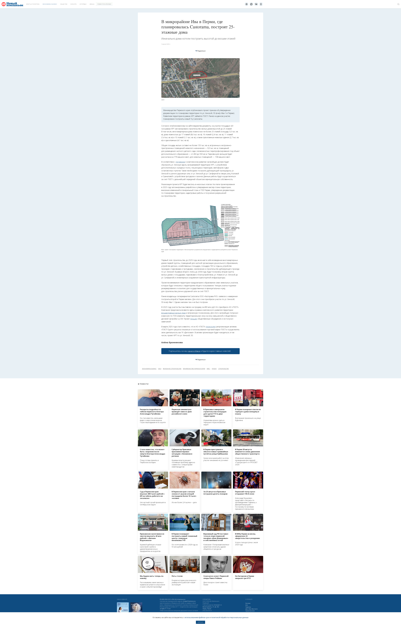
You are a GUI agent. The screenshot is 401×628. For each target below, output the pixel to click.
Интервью (83, 4)
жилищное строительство (172, 369)
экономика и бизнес (149, 369)
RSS (246, 605)
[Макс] (251, 4)
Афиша (92, 4)
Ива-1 (208, 369)
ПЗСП (159, 369)
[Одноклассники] (261, 4)
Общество (63, 4)
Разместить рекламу (104, 4)
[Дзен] (246, 4)
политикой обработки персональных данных (229, 617)
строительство (223, 369)
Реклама (247, 603)
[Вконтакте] (256, 4)
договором (180, 162)
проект (214, 369)
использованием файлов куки (197, 617)
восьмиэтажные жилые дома (173, 313)
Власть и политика (32, 4)
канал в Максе (194, 351)
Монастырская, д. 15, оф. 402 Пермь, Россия (211, 608)
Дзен (246, 609)
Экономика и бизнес (50, 4)
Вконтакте (255, 609)
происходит (211, 326)
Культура (73, 4)
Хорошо (200, 622)
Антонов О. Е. (218, 605)
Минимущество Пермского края (194, 369)
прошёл (193, 318)
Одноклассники (250, 611)
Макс (250, 609)
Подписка (248, 607)
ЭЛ (165, 609)
